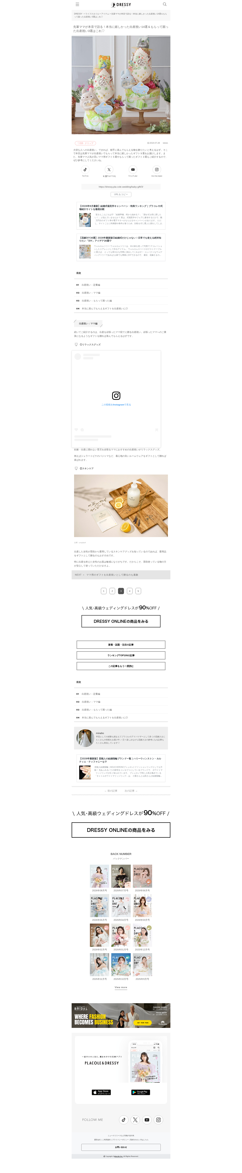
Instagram (156, 176)
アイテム (105, 14)
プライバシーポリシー (120, 1140)
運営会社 (97, 1140)
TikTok (85, 176)
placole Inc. (118, 1156)
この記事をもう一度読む (121, 666)
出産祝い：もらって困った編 (97, 300)
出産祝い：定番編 (91, 285)
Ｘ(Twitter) (109, 176)
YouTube (132, 176)
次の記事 (131, 790)
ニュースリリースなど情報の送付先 (121, 1135)
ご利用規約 (106, 1140)
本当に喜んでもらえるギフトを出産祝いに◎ (105, 308)
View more (121, 987)
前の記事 (110, 790)
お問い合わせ (121, 1147)
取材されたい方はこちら (139, 1140)
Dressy (121, 5)
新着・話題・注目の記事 (121, 644)
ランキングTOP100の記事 (121, 655)
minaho (100, 733)
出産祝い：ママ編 (91, 292)
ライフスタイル (92, 14)
